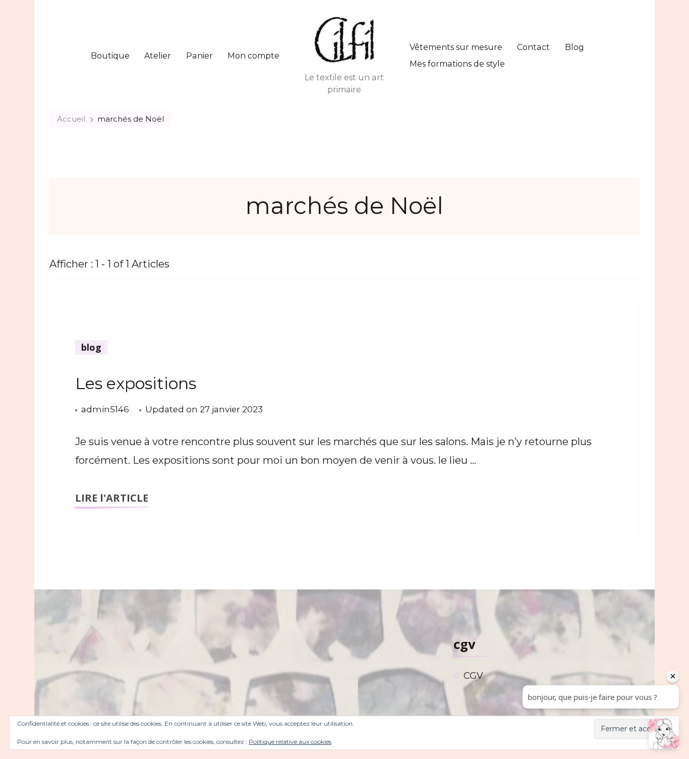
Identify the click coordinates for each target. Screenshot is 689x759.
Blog (574, 47)
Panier (199, 56)
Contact (533, 47)
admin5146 (105, 409)
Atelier (157, 56)
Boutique (110, 56)
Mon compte (253, 56)
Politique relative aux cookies (290, 741)
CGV (473, 675)
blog (91, 347)
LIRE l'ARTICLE (111, 498)
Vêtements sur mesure (456, 47)
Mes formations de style (457, 64)
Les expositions (135, 383)
